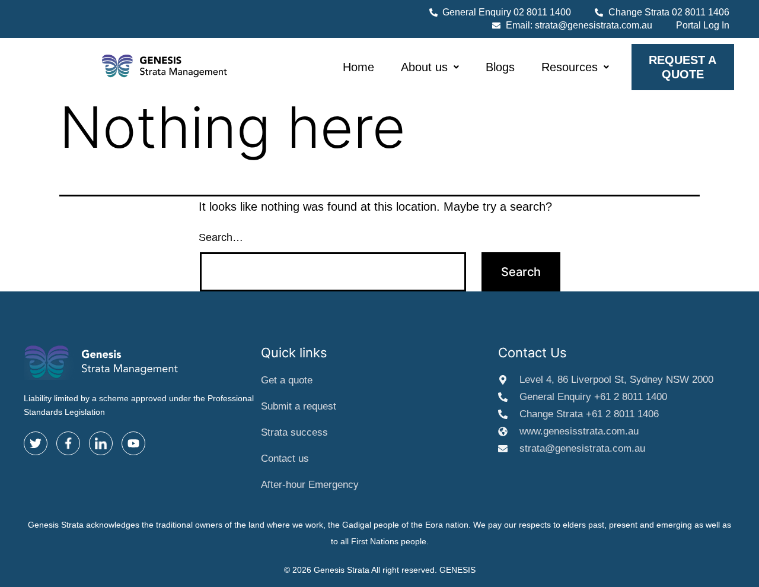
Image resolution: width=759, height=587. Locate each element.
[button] (430, 67)
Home (358, 67)
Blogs (500, 67)
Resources (569, 67)
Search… (221, 237)
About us (424, 67)
